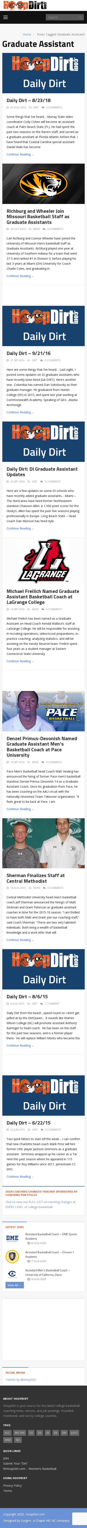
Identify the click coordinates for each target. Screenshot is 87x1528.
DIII (64, 1433)
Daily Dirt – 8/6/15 (27, 996)
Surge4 (25, 1521)
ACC (7, 1433)
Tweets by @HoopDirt (20, 1380)
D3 (39, 1433)
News (36, 229)
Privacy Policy (12, 1485)
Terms (7, 1491)
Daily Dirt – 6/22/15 (28, 1122)
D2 (31, 1433)
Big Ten (19, 1433)
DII (55, 1433)
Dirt (36, 107)
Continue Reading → (20, 154)
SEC (18, 1440)
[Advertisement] (47, 294)
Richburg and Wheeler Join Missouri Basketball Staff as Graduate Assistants (38, 216)
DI (47, 1433)
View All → (15, 1285)
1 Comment (52, 1003)
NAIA (8, 1440)
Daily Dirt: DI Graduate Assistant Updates (42, 471)
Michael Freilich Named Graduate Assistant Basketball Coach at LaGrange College (43, 596)
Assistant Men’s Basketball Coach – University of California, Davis (47, 1272)
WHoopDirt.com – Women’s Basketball (29, 1469)
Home (27, 34)
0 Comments (54, 107)
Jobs (6, 1458)
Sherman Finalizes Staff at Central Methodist (36, 877)
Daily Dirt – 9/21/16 (28, 353)
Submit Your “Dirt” (15, 1463)
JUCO (74, 1433)
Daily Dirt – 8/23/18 (28, 100)
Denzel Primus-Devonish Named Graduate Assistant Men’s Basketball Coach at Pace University (42, 746)
